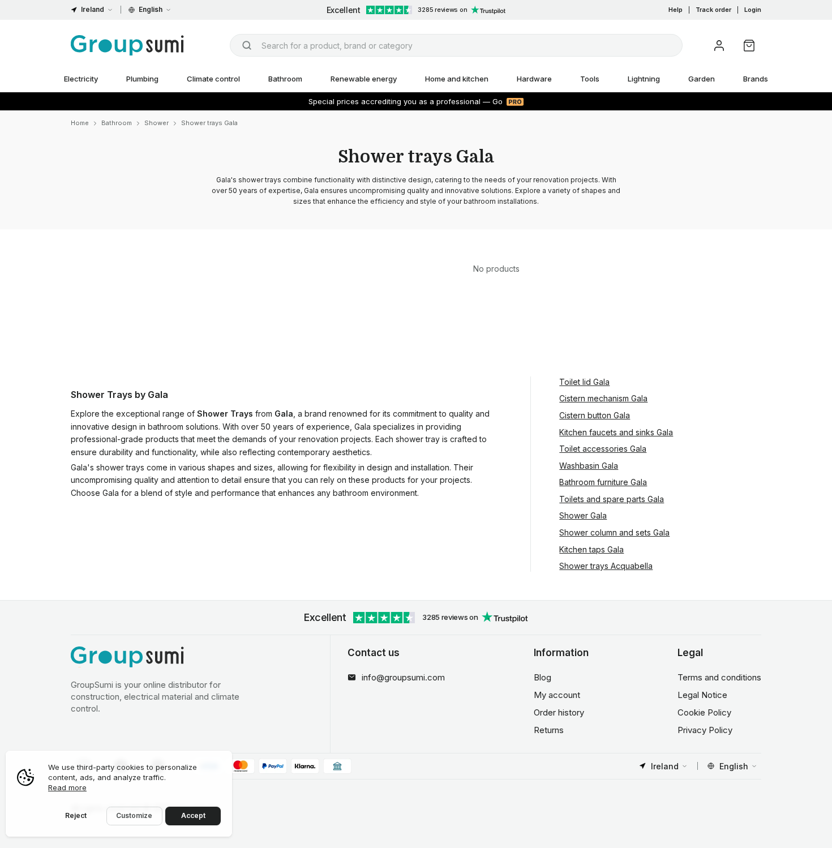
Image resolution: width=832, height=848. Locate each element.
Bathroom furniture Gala (603, 482)
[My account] (719, 45)
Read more (67, 787)
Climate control (213, 78)
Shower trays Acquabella (606, 566)
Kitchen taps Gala (591, 549)
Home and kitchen (456, 78)
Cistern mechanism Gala (603, 398)
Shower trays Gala (209, 123)
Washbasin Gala (588, 465)
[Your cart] (749, 45)
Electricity (81, 78)
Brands (755, 78)
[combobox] (456, 45)
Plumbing (142, 78)
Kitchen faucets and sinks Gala (616, 432)
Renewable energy (364, 78)
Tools (589, 78)
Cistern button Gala (594, 415)
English (150, 9)
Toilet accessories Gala (602, 448)
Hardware (534, 78)
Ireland (92, 9)
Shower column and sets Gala (614, 532)
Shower (156, 123)
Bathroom (285, 78)
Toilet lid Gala (584, 382)
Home (80, 123)
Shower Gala (583, 515)
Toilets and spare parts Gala (611, 499)
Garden (701, 78)
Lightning (644, 78)
